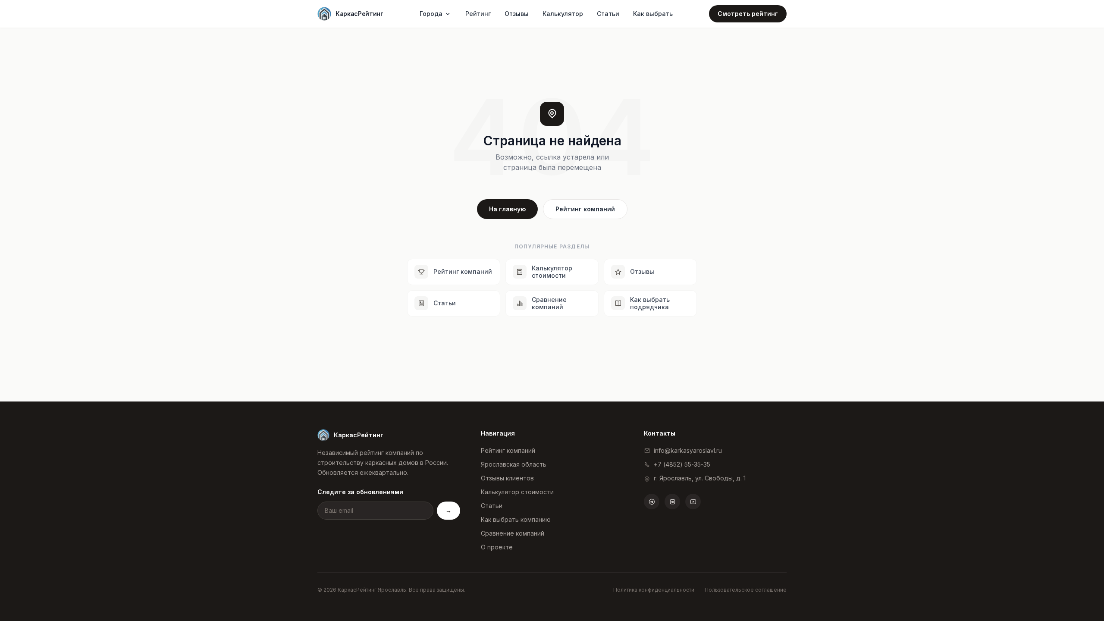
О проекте (497, 547)
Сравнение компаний (512, 533)
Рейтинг (478, 13)
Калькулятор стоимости (517, 492)
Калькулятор (563, 13)
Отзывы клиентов (507, 478)
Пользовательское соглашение (746, 589)
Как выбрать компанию (516, 519)
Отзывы (517, 13)
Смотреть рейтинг (748, 13)
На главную (507, 209)
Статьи (608, 13)
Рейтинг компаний (585, 209)
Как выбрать (653, 13)
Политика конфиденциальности (653, 589)
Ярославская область (513, 464)
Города (431, 13)
